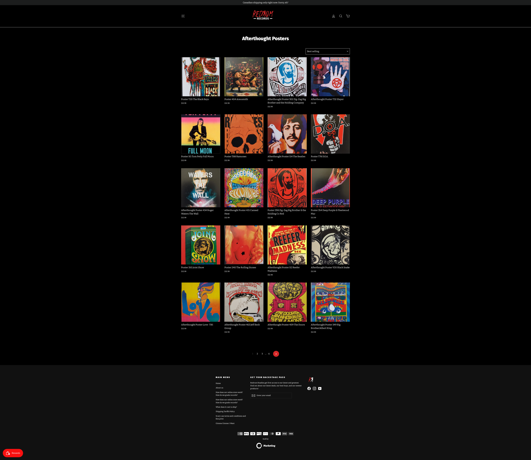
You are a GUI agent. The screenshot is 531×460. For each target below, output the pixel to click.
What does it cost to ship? (226, 407)
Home (218, 383)
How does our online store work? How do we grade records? (229, 393)
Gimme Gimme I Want (225, 423)
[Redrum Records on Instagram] (314, 388)
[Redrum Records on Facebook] (309, 388)
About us (219, 388)
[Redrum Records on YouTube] (320, 388)
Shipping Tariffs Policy (225, 411)
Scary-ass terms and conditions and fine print (231, 417)
